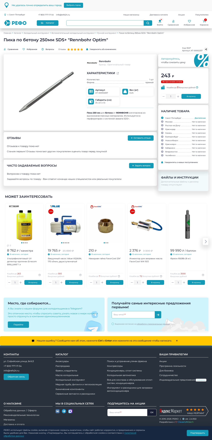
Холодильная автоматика (121, 375)
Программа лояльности (172, 366)
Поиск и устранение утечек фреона (127, 361)
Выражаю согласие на (142, 324)
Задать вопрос (141, 166)
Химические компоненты (70, 389)
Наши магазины (131, 15)
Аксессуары (62, 361)
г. (16, 15)
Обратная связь (16, 376)
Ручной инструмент (106, 33)
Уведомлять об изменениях (103, 49)
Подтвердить (197, 433)
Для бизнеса (166, 370)
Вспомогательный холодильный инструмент (73, 33)
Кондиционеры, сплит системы (124, 370)
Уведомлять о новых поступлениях (181, 162)
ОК (151, 412)
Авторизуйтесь (170, 58)
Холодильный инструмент (36, 33)
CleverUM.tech (186, 422)
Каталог (50, 23)
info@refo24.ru (63, 15)
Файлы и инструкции (179, 177)
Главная (7, 33)
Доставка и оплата (159, 15)
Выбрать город (73, 5)
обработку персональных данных (153, 324)
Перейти (18, 324)
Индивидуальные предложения (182, 380)
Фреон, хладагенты (66, 370)
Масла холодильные (67, 375)
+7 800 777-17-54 (46, 15)
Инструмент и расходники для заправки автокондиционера (129, 389)
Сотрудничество (168, 375)
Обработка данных (14, 410)
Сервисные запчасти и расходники (75, 394)
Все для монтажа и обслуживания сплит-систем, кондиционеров (130, 381)
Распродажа (63, 366)
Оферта (32, 410)
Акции (181, 15)
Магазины (9, 419)
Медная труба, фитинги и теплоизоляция (79, 384)
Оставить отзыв (141, 138)
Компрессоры (115, 366)
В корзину (191, 96)
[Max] (70, 411)
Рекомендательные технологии (21, 415)
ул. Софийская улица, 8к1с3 (19, 361)
